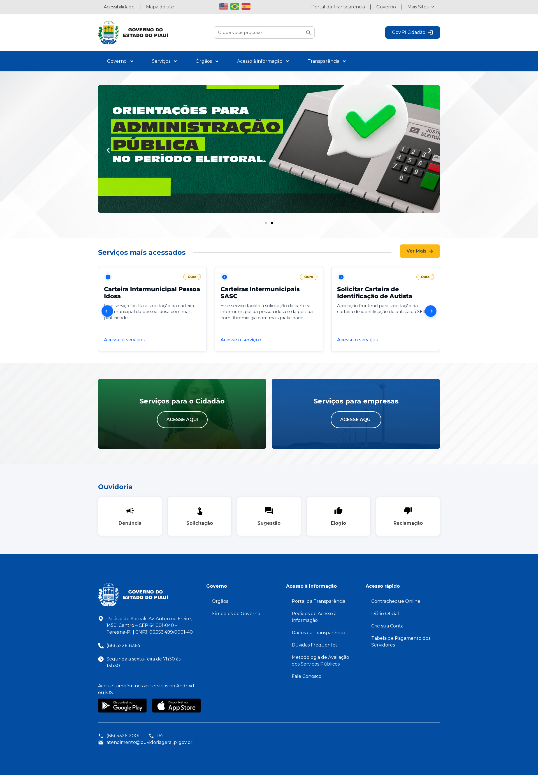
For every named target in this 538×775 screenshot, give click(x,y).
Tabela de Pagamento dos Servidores (400, 642)
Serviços (161, 61)
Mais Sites (417, 7)
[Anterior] (107, 311)
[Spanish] (247, 5)
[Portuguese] (236, 5)
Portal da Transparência (338, 7)
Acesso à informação (259, 61)
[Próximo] (431, 311)
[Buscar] (308, 32)
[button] (108, 150)
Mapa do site (160, 7)
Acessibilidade (119, 7)
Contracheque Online (395, 601)
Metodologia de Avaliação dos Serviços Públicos (320, 661)
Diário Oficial (385, 613)
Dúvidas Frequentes (314, 645)
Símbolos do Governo (236, 613)
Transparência (323, 61)
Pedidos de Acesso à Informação (314, 617)
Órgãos (204, 61)
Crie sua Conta (387, 626)
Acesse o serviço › (124, 339)
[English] (224, 5)
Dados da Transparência (318, 632)
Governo (386, 7)
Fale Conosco (306, 676)
